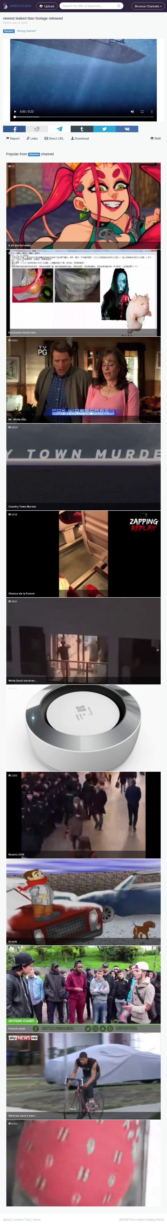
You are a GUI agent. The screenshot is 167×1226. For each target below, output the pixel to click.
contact (18, 1219)
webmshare (20, 5)
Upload (48, 6)
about (7, 1219)
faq (28, 1219)
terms (37, 1219)
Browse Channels (147, 6)
